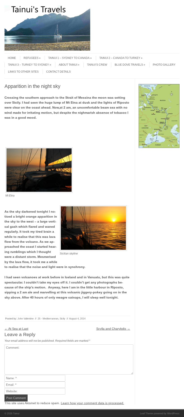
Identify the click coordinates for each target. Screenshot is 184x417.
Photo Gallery (164, 64)
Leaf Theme (146, 413)
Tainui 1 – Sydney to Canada (69, 58)
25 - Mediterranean (48, 318)
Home (12, 58)
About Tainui (68, 64)
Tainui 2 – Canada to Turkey (119, 58)
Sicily (62, 318)
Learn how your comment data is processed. (92, 403)
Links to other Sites (23, 71)
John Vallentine (26, 318)
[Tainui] (47, 49)
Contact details (58, 71)
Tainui (16, 413)
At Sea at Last (16, 328)
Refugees (31, 58)
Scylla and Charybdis (113, 328)
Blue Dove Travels (129, 64)
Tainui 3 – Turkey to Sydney (28, 64)
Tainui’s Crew (97, 64)
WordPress (173, 413)
